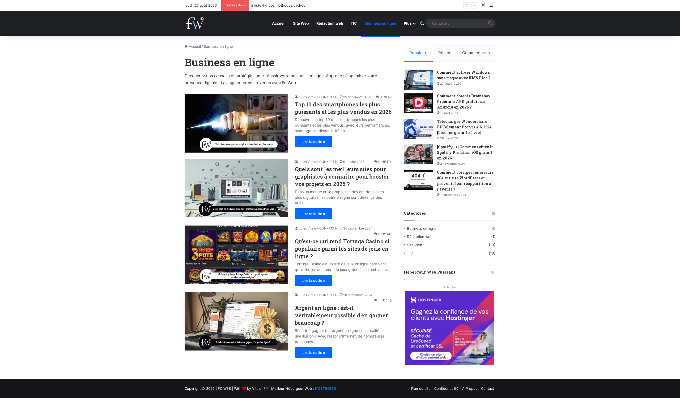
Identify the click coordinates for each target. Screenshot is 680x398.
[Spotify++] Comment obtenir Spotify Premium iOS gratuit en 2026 (465, 152)
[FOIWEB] (195, 23)
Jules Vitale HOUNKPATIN (318, 97)
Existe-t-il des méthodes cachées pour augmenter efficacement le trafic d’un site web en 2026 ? (332, 5)
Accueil (279, 23)
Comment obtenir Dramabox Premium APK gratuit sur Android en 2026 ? (464, 101)
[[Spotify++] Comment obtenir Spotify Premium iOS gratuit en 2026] (418, 154)
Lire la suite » (313, 141)
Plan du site (421, 388)
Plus (408, 23)
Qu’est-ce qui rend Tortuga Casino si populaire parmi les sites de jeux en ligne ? (342, 248)
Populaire (418, 52)
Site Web (301, 23)
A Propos (469, 388)
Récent (445, 52)
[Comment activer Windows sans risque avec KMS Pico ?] (418, 80)
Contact (487, 388)
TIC (354, 23)
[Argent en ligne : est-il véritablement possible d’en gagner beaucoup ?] (236, 321)
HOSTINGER (325, 388)
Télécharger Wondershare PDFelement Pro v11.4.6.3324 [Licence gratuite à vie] (464, 127)
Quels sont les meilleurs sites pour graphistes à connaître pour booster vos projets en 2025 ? (342, 176)
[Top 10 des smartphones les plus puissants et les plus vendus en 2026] (236, 123)
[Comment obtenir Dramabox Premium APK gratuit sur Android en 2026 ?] (418, 103)
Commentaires (476, 52)
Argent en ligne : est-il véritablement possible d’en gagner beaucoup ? (341, 315)
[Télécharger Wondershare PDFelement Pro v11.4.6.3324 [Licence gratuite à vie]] (418, 129)
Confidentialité (446, 388)
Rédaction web (329, 23)
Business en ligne (380, 23)
